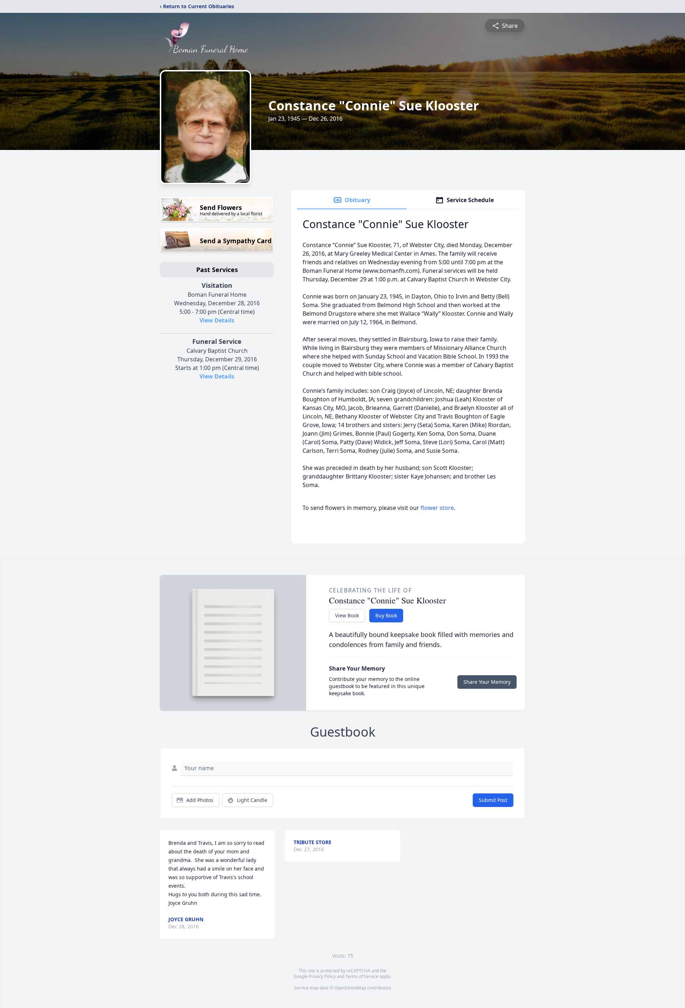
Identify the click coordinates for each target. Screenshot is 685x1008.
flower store (437, 508)
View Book (347, 615)
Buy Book (386, 615)
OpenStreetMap (350, 988)
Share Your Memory (487, 681)
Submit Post (493, 800)
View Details (216, 320)
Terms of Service (362, 976)
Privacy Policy (322, 976)
